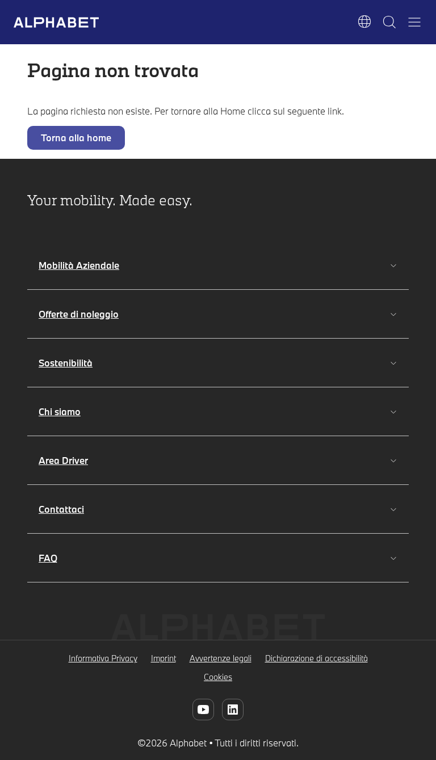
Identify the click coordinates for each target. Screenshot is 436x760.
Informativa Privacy (103, 658)
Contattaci (61, 509)
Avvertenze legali (220, 658)
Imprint (163, 658)
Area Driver (63, 460)
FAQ (48, 558)
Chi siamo (60, 411)
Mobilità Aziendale (79, 265)
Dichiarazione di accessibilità (316, 658)
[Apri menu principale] (414, 22)
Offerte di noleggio (79, 314)
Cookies (218, 677)
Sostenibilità (66, 363)
